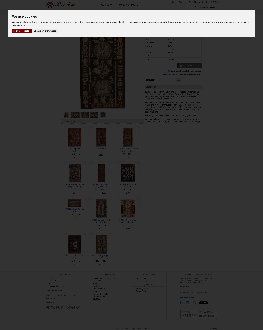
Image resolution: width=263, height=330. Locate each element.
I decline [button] (27, 31)
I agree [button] (16, 31)
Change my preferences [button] (45, 31)
